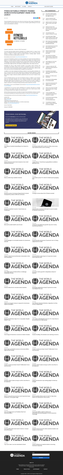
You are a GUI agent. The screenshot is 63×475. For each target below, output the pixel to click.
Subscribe (41, 457)
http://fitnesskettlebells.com (13, 103)
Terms (17, 469)
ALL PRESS (24, 6)
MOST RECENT (18, 6)
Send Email (9, 99)
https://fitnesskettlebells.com (21, 57)
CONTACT (30, 6)
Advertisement (36, 469)
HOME (12, 6)
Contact (45, 469)
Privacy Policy (27, 469)
